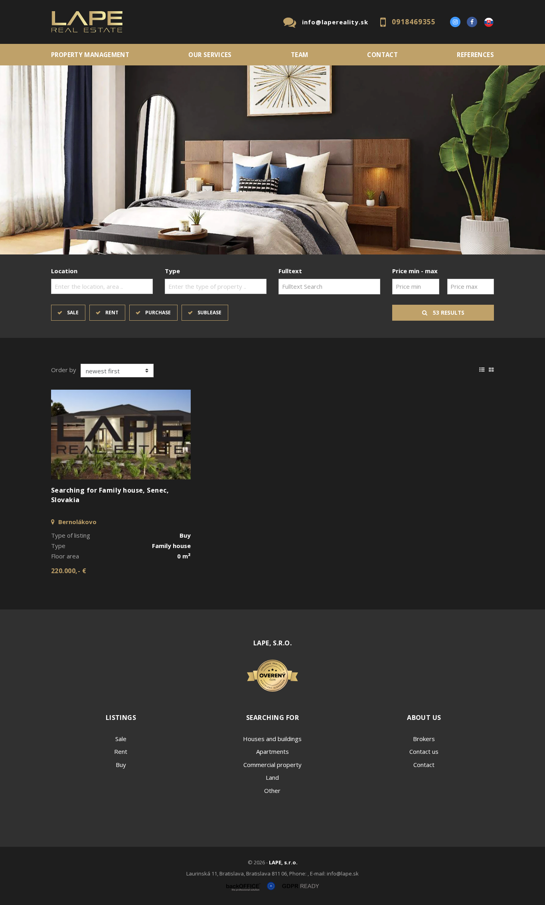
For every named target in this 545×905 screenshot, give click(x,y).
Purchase (158, 312)
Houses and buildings (272, 739)
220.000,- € (68, 570)
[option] (272, 159)
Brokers (424, 739)
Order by (63, 370)
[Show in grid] (491, 368)
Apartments (272, 751)
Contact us (423, 751)
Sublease (209, 312)
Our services (210, 55)
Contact (382, 55)
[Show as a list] (482, 368)
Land (272, 777)
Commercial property (272, 765)
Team (299, 55)
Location (64, 271)
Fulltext (290, 271)
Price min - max (415, 271)
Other (272, 791)
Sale (73, 312)
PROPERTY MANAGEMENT (90, 55)
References (475, 55)
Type (172, 271)
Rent (111, 312)
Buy (121, 765)
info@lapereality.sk (335, 22)
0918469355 (414, 21)
